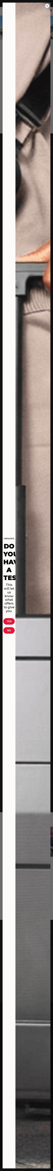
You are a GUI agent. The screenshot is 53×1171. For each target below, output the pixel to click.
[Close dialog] (47, 6)
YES (9, 621)
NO (9, 630)
